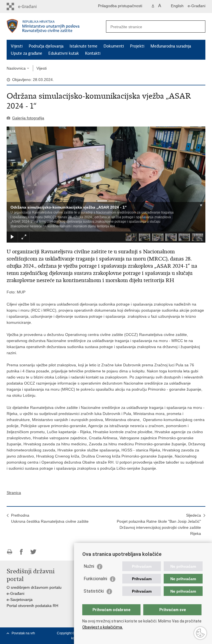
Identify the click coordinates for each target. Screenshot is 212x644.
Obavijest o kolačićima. (102, 627)
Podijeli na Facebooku (21, 552)
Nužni (89, 566)
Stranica (14, 492)
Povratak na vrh (23, 633)
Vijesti (17, 46)
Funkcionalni (95, 578)
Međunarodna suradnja (170, 46)
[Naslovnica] (56, 26)
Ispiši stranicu (9, 552)
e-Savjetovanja (20, 599)
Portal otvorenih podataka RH (32, 605)
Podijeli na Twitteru (33, 552)
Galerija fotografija (28, 118)
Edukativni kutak (63, 53)
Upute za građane (26, 53)
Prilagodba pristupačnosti (120, 6)
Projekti (137, 46)
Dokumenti (114, 46)
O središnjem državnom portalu (34, 587)
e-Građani (196, 6)
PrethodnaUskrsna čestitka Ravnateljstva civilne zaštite (50, 518)
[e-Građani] (30, 6)
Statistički (94, 591)
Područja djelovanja (46, 46)
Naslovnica (16, 68)
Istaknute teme (83, 46)
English (177, 6)
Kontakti (92, 53)
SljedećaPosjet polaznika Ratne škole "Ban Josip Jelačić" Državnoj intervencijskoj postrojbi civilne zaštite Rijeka (159, 524)
